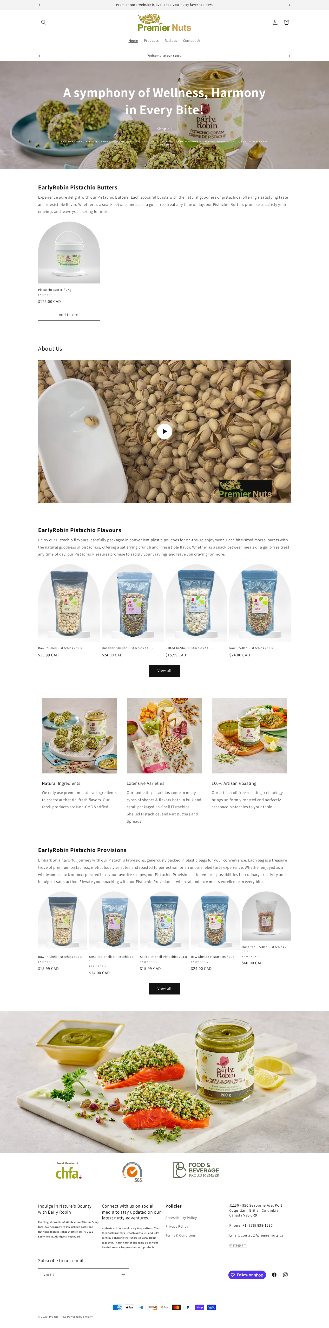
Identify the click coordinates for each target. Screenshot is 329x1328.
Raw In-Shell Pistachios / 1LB (60, 648)
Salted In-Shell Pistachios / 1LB (188, 648)
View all (164, 670)
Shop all (164, 129)
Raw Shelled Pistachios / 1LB (251, 648)
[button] (43, 22)
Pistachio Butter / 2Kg (55, 290)
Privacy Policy (176, 1226)
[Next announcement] (289, 5)
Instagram (238, 1245)
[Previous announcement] (39, 5)
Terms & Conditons (180, 1235)
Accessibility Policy (181, 1217)
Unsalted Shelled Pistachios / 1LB (127, 648)
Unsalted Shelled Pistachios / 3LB (264, 949)
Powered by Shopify (79, 1316)
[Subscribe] (123, 1274)
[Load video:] (164, 431)
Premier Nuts (57, 1316)
